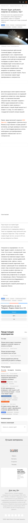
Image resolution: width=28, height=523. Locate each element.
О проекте (14, 461)
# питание (11, 383)
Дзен (14, 315)
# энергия (14, 27)
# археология (10, 412)
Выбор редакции (5, 401)
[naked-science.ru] (22, 515)
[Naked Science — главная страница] (7, 2)
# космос (12, 25)
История (3, 412)
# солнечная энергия (6, 27)
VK (14, 319)
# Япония (20, 27)
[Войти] (26, 2)
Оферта (14, 456)
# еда (15, 381)
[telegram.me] (19, 515)
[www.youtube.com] (12, 515)
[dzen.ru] (15, 515)
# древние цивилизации (7, 414)
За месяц (18, 370)
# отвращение (5, 383)
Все (26, 332)
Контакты (14, 459)
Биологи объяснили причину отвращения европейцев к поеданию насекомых (9, 377)
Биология (4, 381)
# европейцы (10, 381)
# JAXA (7, 25)
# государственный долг (7, 397)
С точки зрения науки (6, 396)
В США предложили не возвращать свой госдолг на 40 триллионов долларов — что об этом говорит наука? (10, 391)
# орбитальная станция (21, 25)
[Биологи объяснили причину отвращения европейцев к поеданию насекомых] (24, 377)
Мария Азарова (13, 348)
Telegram (14, 312)
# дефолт (16, 397)
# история (4, 399)
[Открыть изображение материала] (14, 37)
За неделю (11, 370)
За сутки (3, 370)
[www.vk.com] (9, 515)
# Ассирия (16, 412)
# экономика (14, 399)
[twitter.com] (6, 515)
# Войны (14, 396)
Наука (3, 25)
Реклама (14, 464)
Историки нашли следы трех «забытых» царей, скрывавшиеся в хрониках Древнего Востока (11, 408)
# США (9, 399)
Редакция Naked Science (15, 5)
